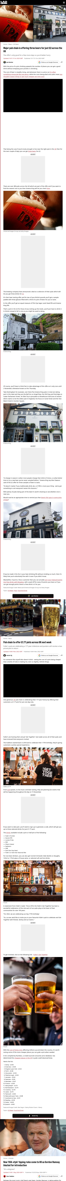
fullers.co (6, 786)
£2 (23, 294)
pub (8, 790)
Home (5, 44)
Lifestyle (10, 1158)
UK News (16, 44)
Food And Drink (22, 591)
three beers (32, 151)
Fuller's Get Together (40, 955)
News (10, 44)
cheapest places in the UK (23, 1058)
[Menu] (64, 2)
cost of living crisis (16, 1050)
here (48, 188)
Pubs (15, 591)
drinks (8, 833)
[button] (62, 62)
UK (55, 149)
